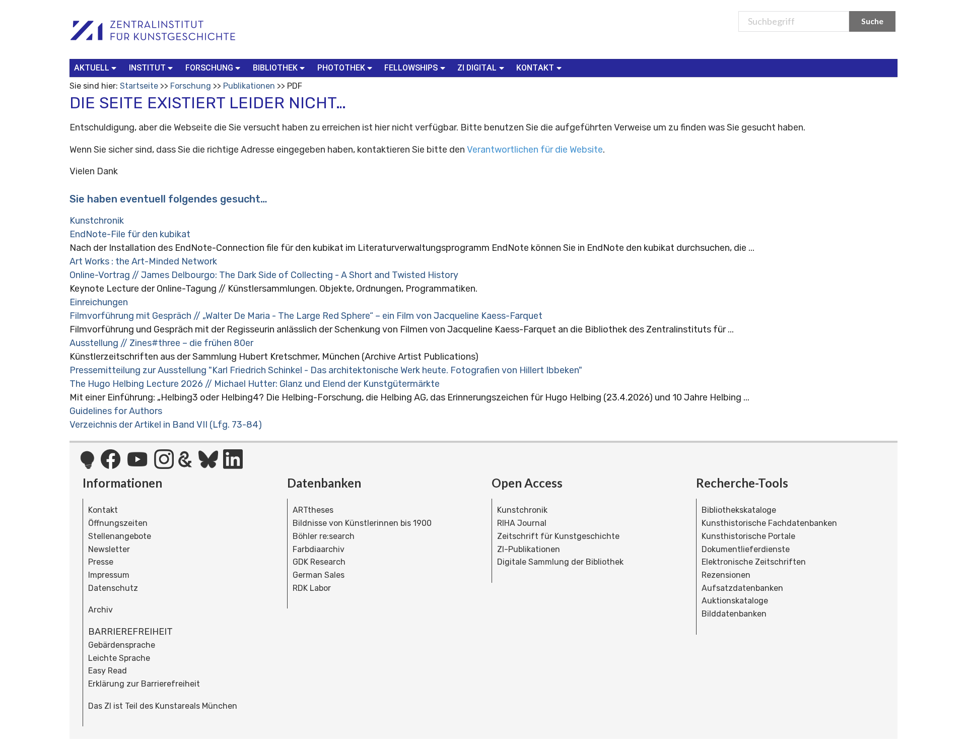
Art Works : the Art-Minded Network (143, 261)
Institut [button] (147, 68)
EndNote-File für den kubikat (130, 234)
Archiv (100, 610)
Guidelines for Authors (116, 411)
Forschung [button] (209, 68)
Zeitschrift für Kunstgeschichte (558, 536)
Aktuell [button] (91, 68)
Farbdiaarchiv (318, 549)
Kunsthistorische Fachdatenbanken (769, 523)
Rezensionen (726, 575)
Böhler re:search (324, 536)
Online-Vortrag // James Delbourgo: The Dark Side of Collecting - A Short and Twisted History (264, 275)
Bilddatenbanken (734, 614)
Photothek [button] (341, 68)
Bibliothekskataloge (739, 510)
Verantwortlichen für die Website (535, 149)
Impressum (108, 575)
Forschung (190, 86)
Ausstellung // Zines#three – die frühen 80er (161, 343)
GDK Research (319, 562)
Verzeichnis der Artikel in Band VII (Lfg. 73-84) (166, 424)
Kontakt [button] (535, 68)
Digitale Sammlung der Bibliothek (560, 562)
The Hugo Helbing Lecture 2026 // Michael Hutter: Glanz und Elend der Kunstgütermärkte (255, 383)
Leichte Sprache (119, 658)
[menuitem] (97, 68)
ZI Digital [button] (477, 68)
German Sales (318, 575)
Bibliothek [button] (275, 68)
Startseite (139, 86)
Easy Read (107, 670)
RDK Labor (312, 588)
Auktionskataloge (735, 600)
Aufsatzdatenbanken (742, 588)
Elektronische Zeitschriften (754, 562)
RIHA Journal (521, 523)
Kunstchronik (97, 220)
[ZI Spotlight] (87, 464)
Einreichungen (99, 302)
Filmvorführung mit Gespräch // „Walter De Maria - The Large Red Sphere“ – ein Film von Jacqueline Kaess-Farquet (306, 315)
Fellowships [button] (411, 68)
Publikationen (249, 86)
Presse (100, 562)
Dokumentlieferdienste (746, 549)
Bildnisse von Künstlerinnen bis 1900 (362, 523)
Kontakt (103, 510)
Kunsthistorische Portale (748, 536)
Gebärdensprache (121, 645)
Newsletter (109, 549)
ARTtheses (313, 510)
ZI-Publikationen (528, 549)
